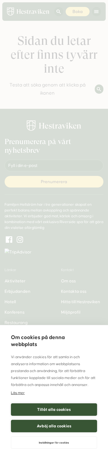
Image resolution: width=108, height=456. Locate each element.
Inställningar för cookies (54, 442)
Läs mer (18, 393)
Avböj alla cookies (54, 426)
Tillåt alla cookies (54, 409)
